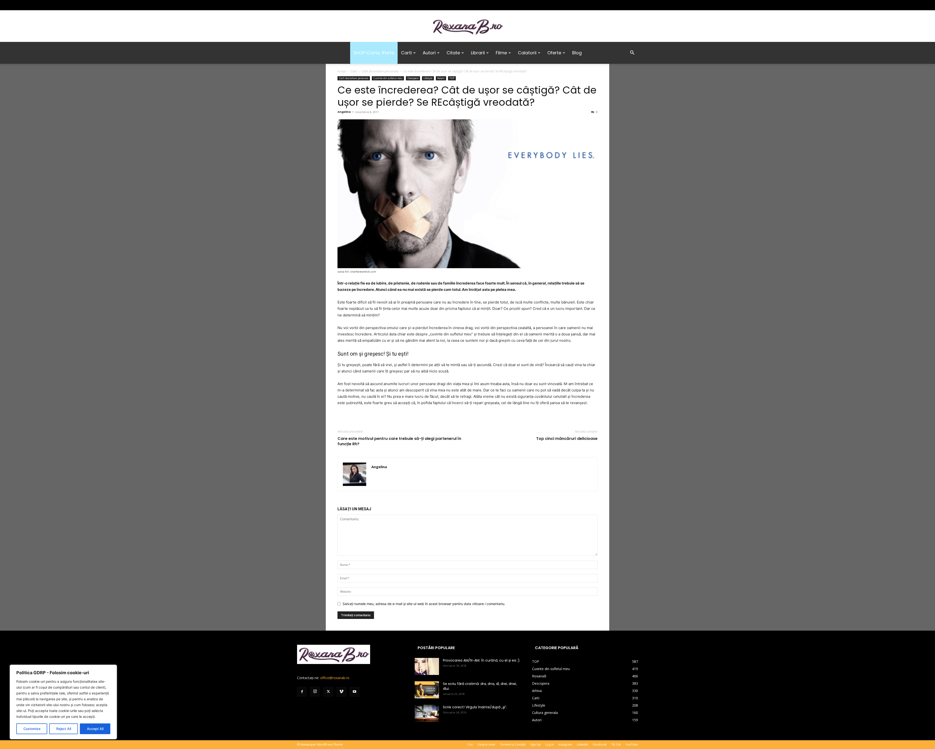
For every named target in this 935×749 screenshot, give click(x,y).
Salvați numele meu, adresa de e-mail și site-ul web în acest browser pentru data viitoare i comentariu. (424, 604)
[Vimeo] (324, 5)
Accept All (95, 729)
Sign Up (535, 744)
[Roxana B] (467, 26)
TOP (451, 78)
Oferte (554, 53)
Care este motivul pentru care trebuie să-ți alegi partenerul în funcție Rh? (399, 441)
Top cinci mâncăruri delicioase (567, 438)
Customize (31, 729)
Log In (549, 744)
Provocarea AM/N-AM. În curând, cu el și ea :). (481, 660)
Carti (406, 53)
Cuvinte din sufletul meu (387, 78)
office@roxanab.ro (334, 677)
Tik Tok (616, 744)
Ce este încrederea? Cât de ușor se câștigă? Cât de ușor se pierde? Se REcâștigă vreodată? (467, 96)
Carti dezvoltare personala (380, 71)
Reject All (63, 729)
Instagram (565, 744)
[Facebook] (300, 5)
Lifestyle (427, 78)
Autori (429, 53)
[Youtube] (333, 5)
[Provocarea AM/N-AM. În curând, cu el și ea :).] (427, 666)
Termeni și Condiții (513, 744)
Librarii (478, 53)
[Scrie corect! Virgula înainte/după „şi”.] (427, 713)
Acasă (341, 71)
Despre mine (486, 744)
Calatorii (527, 53)
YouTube (632, 744)
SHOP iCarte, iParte (374, 53)
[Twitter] (316, 5)
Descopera (413, 78)
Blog (577, 53)
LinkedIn (582, 744)
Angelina (344, 112)
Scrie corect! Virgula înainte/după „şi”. (475, 707)
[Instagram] (308, 5)
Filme (501, 53)
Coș (470, 744)
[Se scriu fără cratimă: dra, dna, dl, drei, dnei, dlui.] (427, 689)
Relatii (441, 78)
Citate (453, 53)
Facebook (600, 744)
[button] (632, 53)
